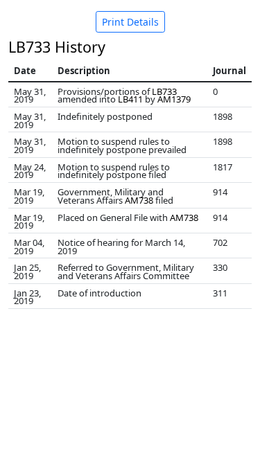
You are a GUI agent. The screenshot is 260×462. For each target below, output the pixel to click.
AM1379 (174, 99)
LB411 (130, 99)
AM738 (139, 200)
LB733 (164, 91)
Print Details (130, 21)
